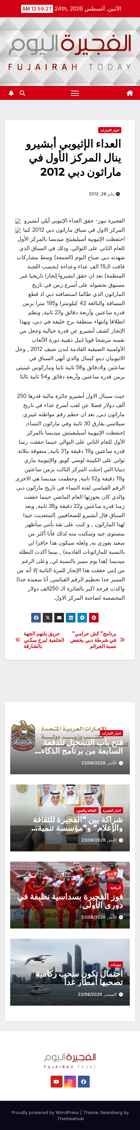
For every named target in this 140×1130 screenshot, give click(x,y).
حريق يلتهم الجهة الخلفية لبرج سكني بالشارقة (44, 640)
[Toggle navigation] (75, 93)
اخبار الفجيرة (112, 810)
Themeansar (70, 1118)
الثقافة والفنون (86, 810)
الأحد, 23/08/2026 (99, 762)
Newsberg (111, 1112)
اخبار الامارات (109, 130)
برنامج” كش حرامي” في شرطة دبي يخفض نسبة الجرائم (93, 640)
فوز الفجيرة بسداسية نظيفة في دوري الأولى (70, 900)
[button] (22, 93)
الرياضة (115, 887)
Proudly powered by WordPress (46, 1112)
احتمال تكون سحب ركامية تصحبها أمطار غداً (79, 978)
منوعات (115, 965)
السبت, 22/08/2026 (97, 994)
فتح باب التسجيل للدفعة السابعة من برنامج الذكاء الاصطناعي (82, 750)
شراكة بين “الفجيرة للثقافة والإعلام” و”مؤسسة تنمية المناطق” (78, 827)
